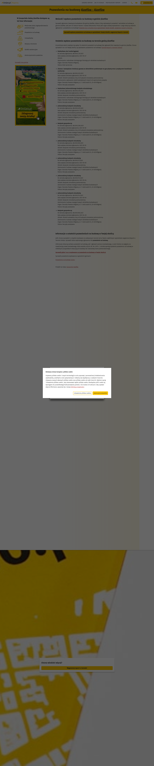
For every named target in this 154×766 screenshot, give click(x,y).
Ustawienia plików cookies (82, 393)
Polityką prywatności (77, 387)
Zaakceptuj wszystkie (100, 393)
